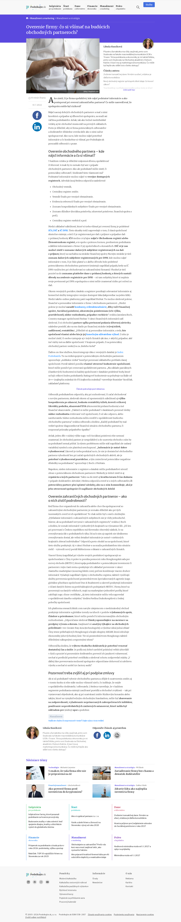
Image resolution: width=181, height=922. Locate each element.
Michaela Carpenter (67, 767)
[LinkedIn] (28, 882)
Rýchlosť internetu (67, 890)
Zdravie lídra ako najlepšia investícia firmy (131, 790)
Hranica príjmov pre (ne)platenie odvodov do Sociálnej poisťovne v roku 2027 (133, 824)
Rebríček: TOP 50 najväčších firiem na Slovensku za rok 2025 (45, 855)
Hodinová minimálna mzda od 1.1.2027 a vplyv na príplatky (132, 847)
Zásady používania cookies (100, 914)
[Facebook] (35, 882)
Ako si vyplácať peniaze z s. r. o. (85, 816)
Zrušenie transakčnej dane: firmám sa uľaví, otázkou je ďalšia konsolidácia (131, 816)
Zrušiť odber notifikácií (35, 917)
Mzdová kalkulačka (67, 878)
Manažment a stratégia (68, 18)
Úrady (95, 878)
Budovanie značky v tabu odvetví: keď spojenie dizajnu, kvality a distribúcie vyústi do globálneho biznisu (45, 824)
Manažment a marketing (42, 18)
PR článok (140, 767)
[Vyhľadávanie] (138, 7)
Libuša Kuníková (74, 785)
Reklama (129, 878)
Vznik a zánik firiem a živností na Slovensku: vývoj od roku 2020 (86, 823)
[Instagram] (41, 882)
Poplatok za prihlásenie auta (72, 898)
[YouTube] (47, 882)
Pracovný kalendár (67, 902)
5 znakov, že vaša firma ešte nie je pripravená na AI (67, 772)
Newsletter (97, 882)
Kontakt (129, 886)
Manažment (56, 716)
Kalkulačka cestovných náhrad (73, 882)
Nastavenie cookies (145, 914)
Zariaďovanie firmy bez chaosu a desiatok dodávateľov (134, 772)
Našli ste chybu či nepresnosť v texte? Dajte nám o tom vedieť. (76, 720)
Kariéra (129, 882)
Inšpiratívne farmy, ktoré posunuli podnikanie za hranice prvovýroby (43, 815)
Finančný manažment (57, 785)
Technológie (53, 767)
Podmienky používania (124, 914)
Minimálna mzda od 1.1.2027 (127, 855)
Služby (149, 4)
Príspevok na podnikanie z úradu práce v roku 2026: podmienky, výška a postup (46, 846)
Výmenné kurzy (66, 894)
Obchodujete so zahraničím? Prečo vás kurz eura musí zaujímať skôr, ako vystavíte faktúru (88, 847)
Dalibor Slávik (141, 785)
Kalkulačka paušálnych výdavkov (74, 886)
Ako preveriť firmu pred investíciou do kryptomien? (65, 790)
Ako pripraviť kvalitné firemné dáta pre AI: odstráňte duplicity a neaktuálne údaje (90, 855)
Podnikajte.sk (65, 914)
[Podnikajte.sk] (36, 7)
